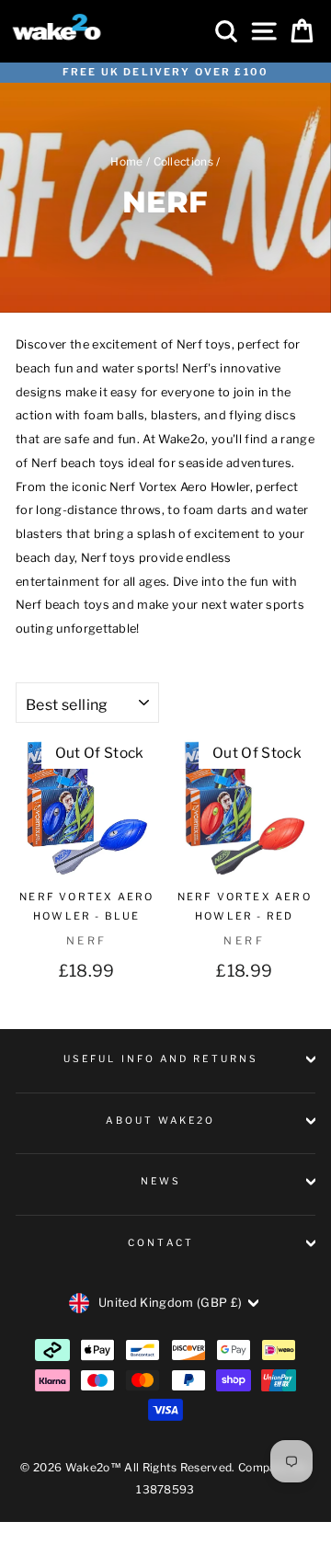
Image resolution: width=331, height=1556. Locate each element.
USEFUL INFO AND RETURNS (160, 1059)
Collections (184, 161)
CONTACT (161, 1243)
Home (126, 161)
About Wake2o (160, 1121)
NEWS (161, 1181)
